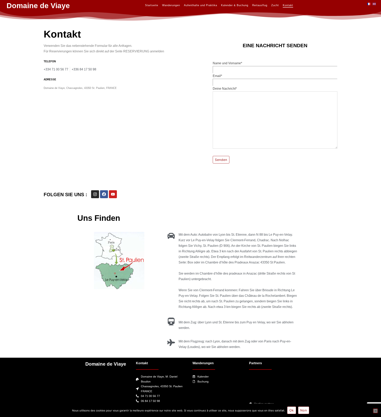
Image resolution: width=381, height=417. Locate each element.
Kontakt (142, 363)
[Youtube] (113, 194)
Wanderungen (203, 363)
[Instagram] (95, 194)
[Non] (375, 410)
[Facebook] (104, 194)
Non (303, 410)
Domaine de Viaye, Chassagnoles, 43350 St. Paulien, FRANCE (80, 87)
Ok (291, 410)
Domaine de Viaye (105, 364)
